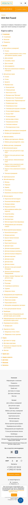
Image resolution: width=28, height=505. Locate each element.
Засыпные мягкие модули (12, 201)
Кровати (7, 82)
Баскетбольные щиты (11, 232)
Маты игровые (9, 216)
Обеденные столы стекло (12, 332)
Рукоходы (8, 283)
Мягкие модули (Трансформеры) (14, 222)
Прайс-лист (5, 354)
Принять (14, 495)
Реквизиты (7, 42)
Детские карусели (10, 256)
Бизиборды (7, 311)
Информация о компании (14, 380)
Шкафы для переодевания (12, 133)
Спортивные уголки (11, 106)
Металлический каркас (10, 148)
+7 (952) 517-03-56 (14, 469)
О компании (5, 34)
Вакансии (6, 39)
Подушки (7, 184)
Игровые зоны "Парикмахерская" (15, 100)
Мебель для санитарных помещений (15, 130)
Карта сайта (14, 498)
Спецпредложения (14, 385)
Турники (7, 288)
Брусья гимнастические (12, 238)
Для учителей (9, 58)
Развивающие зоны (11, 103)
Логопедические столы (12, 127)
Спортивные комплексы (12, 286)
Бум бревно (8, 240)
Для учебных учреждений (11, 48)
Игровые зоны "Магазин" (13, 95)
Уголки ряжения (10, 116)
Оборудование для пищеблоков (13, 294)
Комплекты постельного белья (14, 192)
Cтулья (7, 51)
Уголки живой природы (12, 111)
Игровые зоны (9, 84)
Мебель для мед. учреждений (12, 145)
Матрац (7, 182)
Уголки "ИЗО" (10, 114)
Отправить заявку (21, 9)
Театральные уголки (12, 122)
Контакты (5, 365)
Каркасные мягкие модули (12, 199)
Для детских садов (9, 74)
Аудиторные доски (9, 177)
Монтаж (6, 350)
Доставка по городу (9, 340)
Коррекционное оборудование (14, 436)
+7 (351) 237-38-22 (6, 9)
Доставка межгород (9, 343)
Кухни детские (10, 87)
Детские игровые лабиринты (13, 253)
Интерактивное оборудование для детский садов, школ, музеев (14, 439)
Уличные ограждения (11, 173)
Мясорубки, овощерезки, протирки (15, 305)
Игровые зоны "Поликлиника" (14, 98)
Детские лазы (9, 261)
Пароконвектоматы (10, 302)
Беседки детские (10, 235)
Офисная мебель (8, 136)
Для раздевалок (9, 66)
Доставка (5, 360)
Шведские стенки (10, 291)
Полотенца (8, 190)
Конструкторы (9, 219)
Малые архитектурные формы (12, 230)
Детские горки (9, 246)
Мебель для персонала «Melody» (14, 139)
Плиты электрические (11, 297)
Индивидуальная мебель (11, 323)
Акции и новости (7, 357)
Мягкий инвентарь (9, 179)
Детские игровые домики (12, 248)
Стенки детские (10, 90)
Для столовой (9, 63)
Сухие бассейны (9, 214)
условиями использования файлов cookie (16, 491)
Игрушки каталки (10, 206)
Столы (7, 79)
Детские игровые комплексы (13, 251)
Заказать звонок (14, 474)
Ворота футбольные (11, 243)
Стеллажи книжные (11, 124)
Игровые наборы (10, 204)
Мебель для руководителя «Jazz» (14, 142)
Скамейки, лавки (10, 61)
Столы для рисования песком (12, 308)
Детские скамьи (9, 264)
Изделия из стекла (9, 329)
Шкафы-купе (8, 325)
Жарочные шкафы (10, 300)
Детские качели (9, 259)
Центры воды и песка (12, 119)
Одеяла (7, 187)
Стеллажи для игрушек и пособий (15, 108)
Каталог (4, 45)
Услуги (4, 338)
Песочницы (8, 280)
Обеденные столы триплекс (13, 334)
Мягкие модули (8, 196)
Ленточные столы (11, 92)
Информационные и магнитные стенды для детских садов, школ (14, 443)
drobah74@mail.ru (15, 479)
